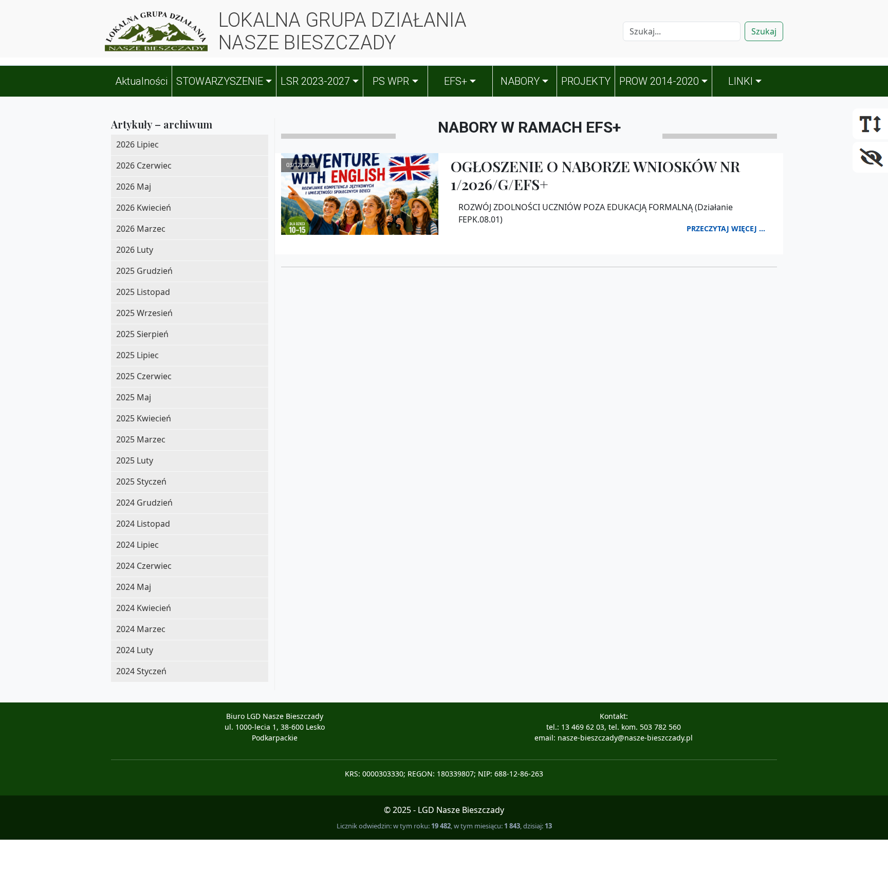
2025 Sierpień (142, 334)
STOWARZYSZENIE (219, 81)
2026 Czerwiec (144, 165)
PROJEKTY (585, 81)
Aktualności (141, 81)
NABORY (520, 81)
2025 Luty (134, 460)
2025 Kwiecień (143, 418)
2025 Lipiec (137, 355)
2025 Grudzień (144, 270)
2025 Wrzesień (144, 313)
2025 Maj (133, 397)
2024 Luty (134, 650)
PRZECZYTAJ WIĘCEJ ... (726, 228)
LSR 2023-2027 (315, 81)
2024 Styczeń (141, 671)
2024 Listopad (143, 523)
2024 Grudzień (144, 502)
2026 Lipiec (137, 144)
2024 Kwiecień (143, 608)
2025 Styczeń (141, 481)
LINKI (740, 81)
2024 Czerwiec (144, 565)
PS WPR (391, 81)
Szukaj (763, 31)
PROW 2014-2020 (659, 81)
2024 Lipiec (137, 544)
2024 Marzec (140, 629)
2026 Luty (134, 249)
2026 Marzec (140, 228)
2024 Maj (133, 586)
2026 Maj (133, 186)
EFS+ (455, 81)
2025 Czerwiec (144, 376)
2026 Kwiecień (143, 207)
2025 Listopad (143, 292)
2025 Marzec (140, 439)
